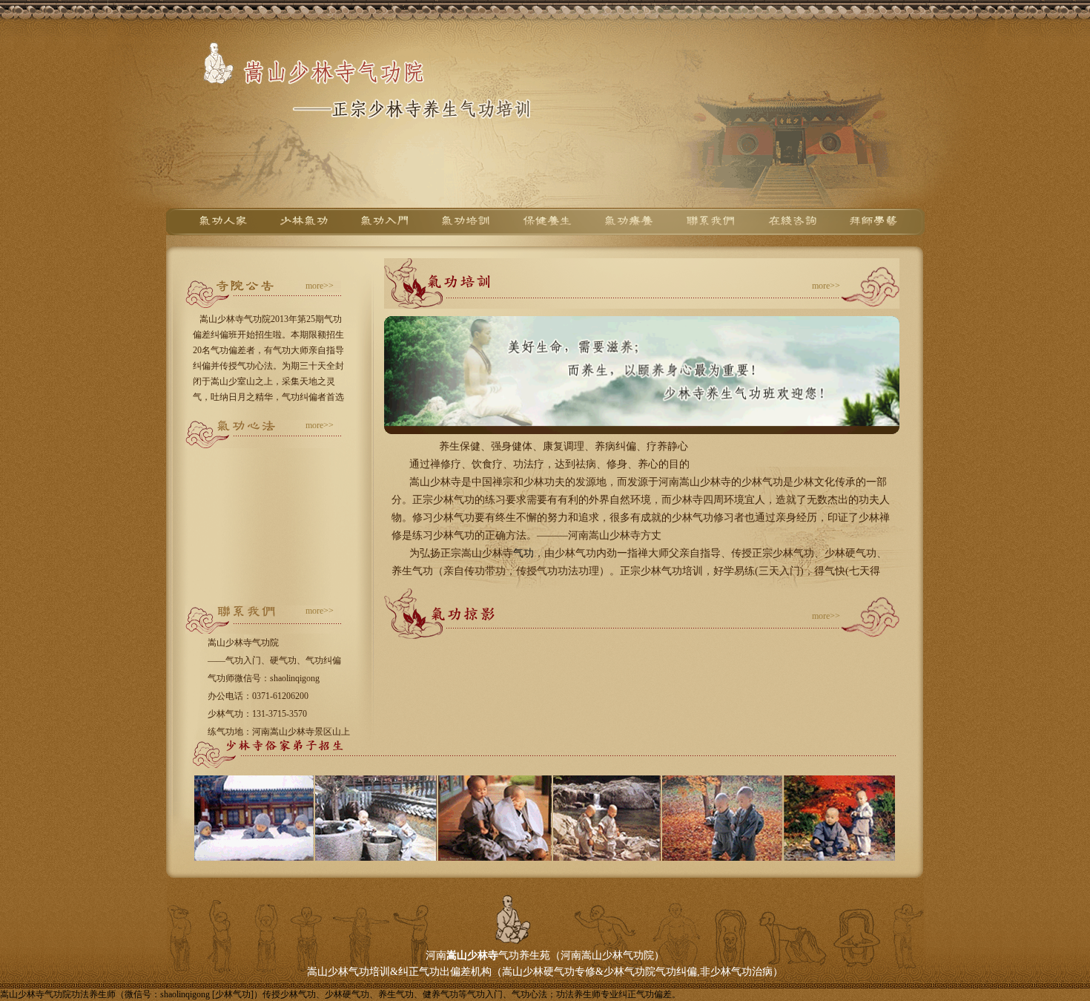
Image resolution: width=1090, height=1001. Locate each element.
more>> (319, 285)
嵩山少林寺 (472, 955)
